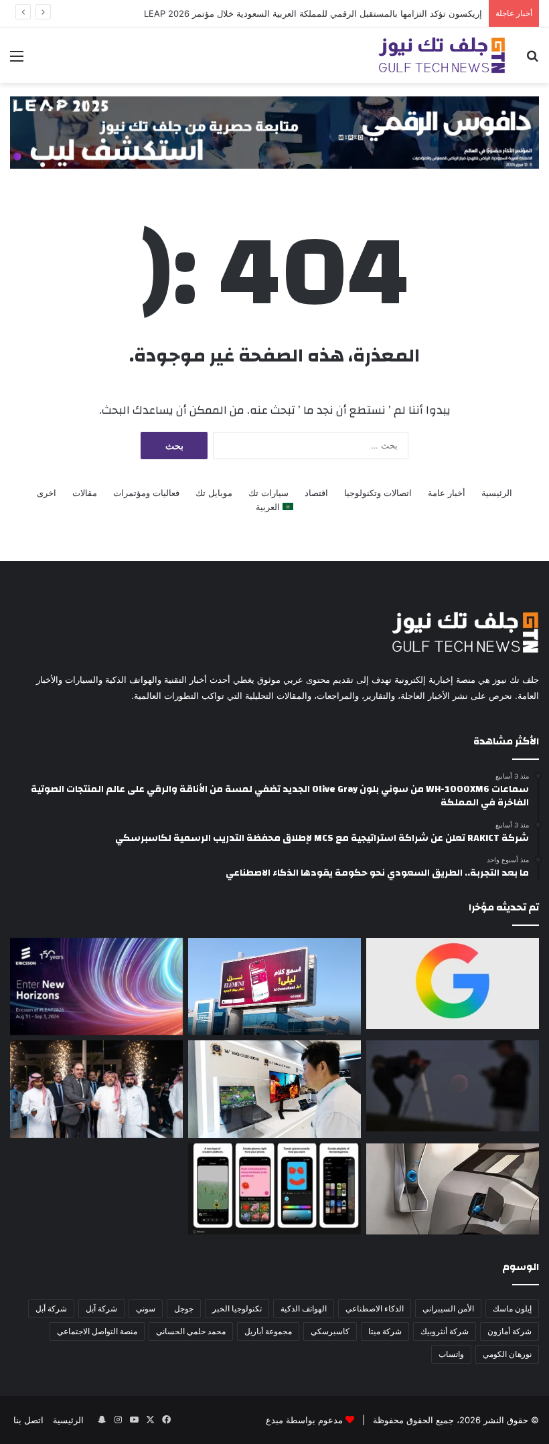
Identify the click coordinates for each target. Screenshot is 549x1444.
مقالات (84, 492)
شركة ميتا (385, 1331)
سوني (145, 1308)
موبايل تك (213, 492)
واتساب (451, 1354)
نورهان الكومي (507, 1354)
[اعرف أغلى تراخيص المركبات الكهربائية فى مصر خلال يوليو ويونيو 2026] (452, 1188)
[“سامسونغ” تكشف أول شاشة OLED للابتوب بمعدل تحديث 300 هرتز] (274, 1088)
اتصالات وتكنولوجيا (378, 492)
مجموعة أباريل (268, 1331)
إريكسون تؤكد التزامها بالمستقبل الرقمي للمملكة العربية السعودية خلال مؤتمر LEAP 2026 (313, 13)
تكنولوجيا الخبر (237, 1308)
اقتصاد (316, 492)
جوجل (183, 1308)
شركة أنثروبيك (444, 1331)
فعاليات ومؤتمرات (146, 492)
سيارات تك (268, 492)
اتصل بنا (28, 1420)
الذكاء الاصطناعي (374, 1308)
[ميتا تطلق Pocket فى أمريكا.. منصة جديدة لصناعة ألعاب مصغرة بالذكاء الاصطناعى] (274, 1188)
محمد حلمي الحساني (191, 1331)
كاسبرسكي (330, 1331)
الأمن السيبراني (448, 1308)
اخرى (46, 492)
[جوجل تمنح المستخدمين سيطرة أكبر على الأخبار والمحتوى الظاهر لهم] (452, 983)
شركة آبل (101, 1308)
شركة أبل (51, 1308)
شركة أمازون (509, 1331)
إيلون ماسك (512, 1308)
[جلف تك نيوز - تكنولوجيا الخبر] (441, 55)
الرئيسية (496, 492)
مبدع (274, 1420)
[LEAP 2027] (274, 131)
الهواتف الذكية (304, 1308)
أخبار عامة (446, 492)
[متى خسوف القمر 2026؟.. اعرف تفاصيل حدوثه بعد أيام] (452, 1085)
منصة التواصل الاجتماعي (97, 1331)
